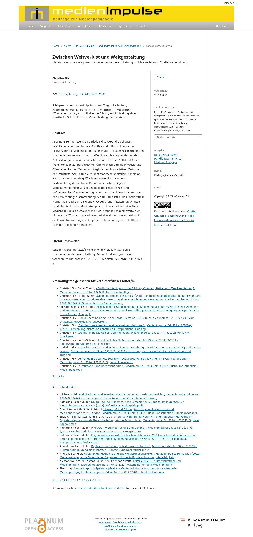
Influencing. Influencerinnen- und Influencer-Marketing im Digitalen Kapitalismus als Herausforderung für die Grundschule (126, 418)
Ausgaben (46, 26)
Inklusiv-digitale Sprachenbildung (117, 307)
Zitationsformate (166, 137)
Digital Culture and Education (126, 522)
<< (53, 480)
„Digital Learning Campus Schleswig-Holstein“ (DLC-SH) (112, 318)
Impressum (124, 26)
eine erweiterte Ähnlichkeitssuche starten (100, 488)
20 (89, 480)
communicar (105, 522)
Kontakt (141, 26)
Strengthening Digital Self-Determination (103, 332)
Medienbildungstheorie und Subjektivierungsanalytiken (119, 453)
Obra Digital (117, 526)
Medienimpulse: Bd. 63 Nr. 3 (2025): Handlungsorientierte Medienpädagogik (150, 413)
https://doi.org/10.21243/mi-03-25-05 (82, 94)
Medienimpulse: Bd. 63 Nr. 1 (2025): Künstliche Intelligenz (96, 292)
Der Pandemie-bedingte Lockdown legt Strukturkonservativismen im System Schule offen (133, 358)
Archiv (67, 46)
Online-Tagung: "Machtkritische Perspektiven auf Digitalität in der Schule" (138, 402)
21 (93, 480)
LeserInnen (65, 26)
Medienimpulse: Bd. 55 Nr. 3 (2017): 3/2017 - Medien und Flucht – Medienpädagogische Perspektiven (126, 429)
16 (74, 480)
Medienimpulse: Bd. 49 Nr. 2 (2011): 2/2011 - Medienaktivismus (124, 472)
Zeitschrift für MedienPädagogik (120, 529)
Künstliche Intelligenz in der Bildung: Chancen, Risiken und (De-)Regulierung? (145, 288)
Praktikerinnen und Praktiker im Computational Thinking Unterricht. (121, 394)
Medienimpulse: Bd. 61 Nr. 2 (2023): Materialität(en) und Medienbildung (126, 464)
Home (30, 26)
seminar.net (129, 526)
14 (67, 480)
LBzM (107, 526)
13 (63, 480)
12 (59, 480)
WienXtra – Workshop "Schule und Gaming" (118, 427)
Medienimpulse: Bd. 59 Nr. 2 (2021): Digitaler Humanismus (96, 362)
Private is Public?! (109, 340)
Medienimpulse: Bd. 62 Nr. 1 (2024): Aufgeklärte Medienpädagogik (101, 405)
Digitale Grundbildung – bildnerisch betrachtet (121, 446)
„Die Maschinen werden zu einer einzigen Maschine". (111, 325)
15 (70, 480)
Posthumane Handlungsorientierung (100, 366)
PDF (161, 77)
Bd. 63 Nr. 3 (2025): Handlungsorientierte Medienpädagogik (108, 46)
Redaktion (104, 26)
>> (62, 376)
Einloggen (228, 2)
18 (82, 480)
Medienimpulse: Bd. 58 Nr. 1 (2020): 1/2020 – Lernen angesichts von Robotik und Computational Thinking (126, 327)
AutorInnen (85, 26)
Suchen (223, 26)
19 (85, 480)
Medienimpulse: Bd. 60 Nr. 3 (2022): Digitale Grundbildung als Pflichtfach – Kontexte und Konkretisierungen (128, 448)
